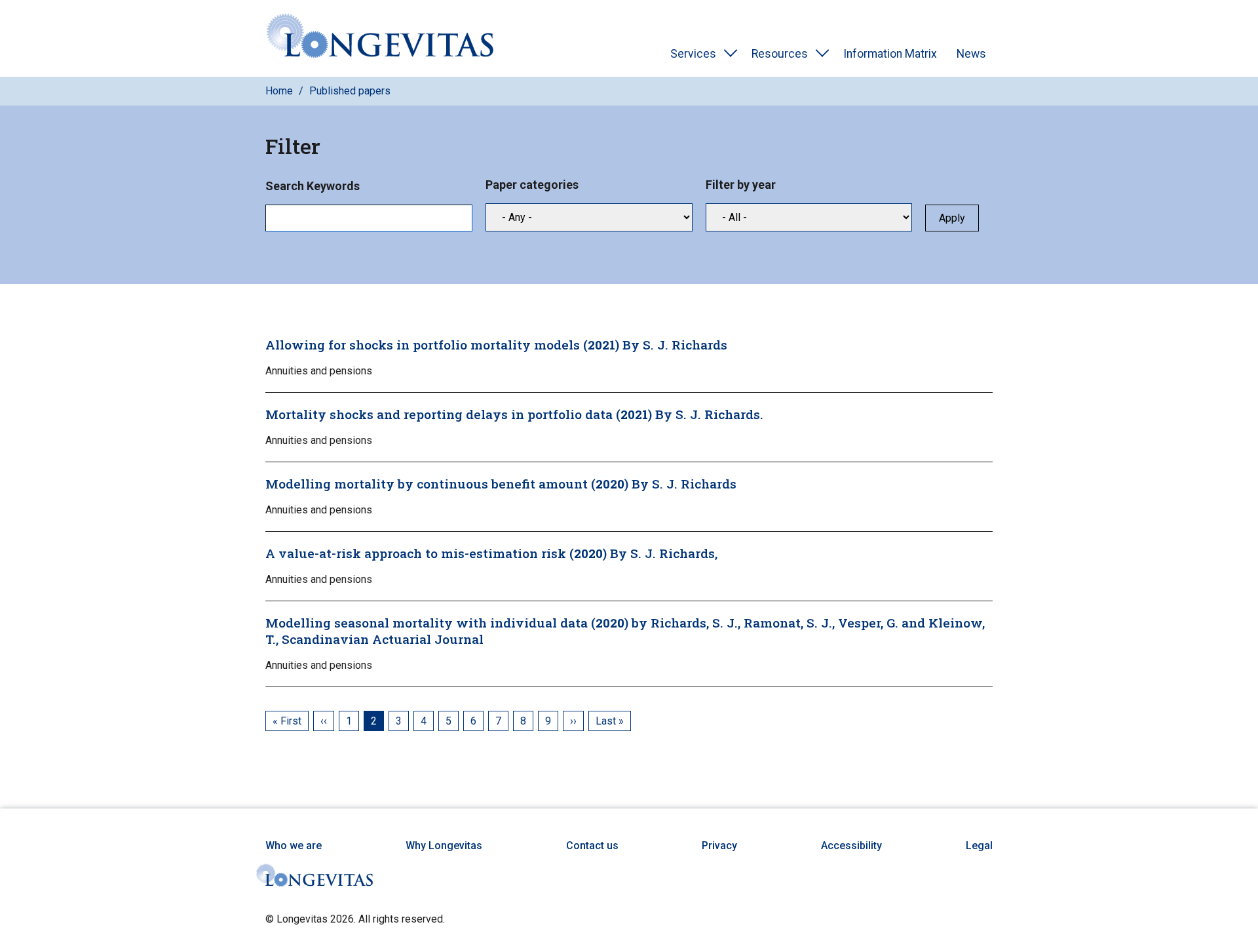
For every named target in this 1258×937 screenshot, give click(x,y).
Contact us (592, 845)
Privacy (719, 845)
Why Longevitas (444, 845)
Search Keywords (312, 186)
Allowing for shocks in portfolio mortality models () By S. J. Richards (496, 344)
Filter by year (741, 184)
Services (693, 53)
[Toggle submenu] (730, 54)
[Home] (380, 38)
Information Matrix (890, 53)
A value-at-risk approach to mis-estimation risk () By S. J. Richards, (491, 553)
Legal (979, 845)
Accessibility (851, 845)
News (971, 53)
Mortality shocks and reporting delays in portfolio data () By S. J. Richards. (514, 414)
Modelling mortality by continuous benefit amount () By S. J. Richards (500, 483)
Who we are (293, 845)
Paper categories (532, 184)
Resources (780, 53)
